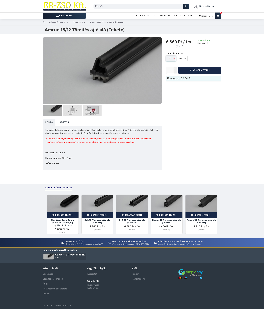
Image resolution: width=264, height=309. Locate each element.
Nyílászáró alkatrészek (59, 22)
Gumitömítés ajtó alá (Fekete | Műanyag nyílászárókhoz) (62, 223)
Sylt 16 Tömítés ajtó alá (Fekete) (97, 221)
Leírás (49, 122)
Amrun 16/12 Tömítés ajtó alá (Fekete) (70, 255)
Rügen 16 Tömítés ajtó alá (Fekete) (166, 221)
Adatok (64, 122)
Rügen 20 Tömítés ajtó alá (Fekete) (201, 221)
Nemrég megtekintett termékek (60, 250)
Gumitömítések (79, 22)
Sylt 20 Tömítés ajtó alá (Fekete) (132, 221)
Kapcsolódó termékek (58, 188)
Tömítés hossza (174, 53)
